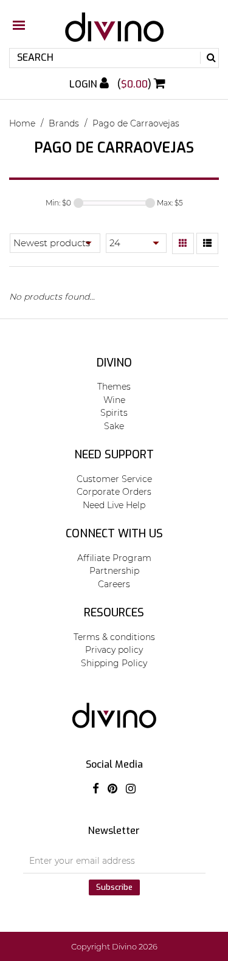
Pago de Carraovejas (135, 123)
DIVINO (114, 363)
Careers (114, 584)
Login (84, 84)
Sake (114, 426)
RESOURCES (114, 612)
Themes (114, 386)
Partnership (114, 570)
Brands (64, 123)
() (135, 84)
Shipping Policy (114, 663)
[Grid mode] (183, 244)
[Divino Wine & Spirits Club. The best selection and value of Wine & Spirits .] (114, 33)
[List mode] (207, 244)
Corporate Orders (114, 491)
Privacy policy (114, 649)
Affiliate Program (114, 558)
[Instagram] (131, 789)
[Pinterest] (112, 789)
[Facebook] (95, 789)
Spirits (114, 412)
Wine (114, 399)
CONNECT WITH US (114, 533)
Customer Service (114, 479)
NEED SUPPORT (114, 454)
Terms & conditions (114, 637)
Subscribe (114, 887)
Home (22, 123)
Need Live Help (114, 505)
